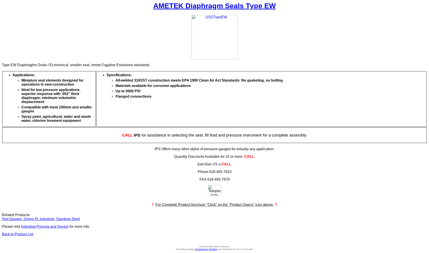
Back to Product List (17, 234)
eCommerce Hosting (206, 249)
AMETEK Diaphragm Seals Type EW (214, 6)
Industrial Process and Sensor (45, 226)
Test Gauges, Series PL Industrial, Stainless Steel (41, 219)
